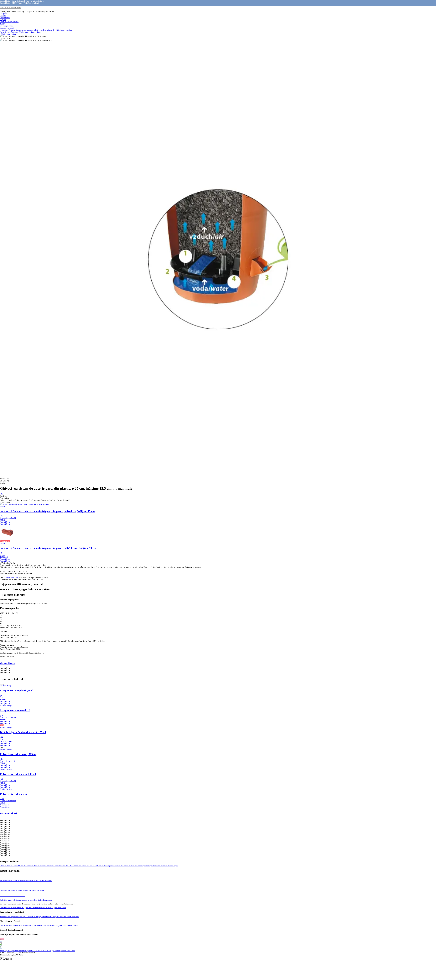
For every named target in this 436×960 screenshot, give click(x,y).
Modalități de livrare (25, 917)
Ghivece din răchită (127, 866)
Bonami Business (45, 926)
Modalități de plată (51, 917)
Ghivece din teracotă (95, 866)
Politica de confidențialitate (23, 951)
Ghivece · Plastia (12, 866)
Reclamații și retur (38, 917)
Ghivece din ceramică (80, 866)
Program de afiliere (62, 926)
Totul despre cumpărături (9, 917)
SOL (34, 951)
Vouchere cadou (11, 926)
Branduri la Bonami (32, 926)
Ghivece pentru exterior (111, 866)
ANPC (38, 951)
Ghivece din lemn (39, 866)
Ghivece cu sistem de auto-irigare (166, 866)
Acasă (2, 32)
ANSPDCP (45, 951)
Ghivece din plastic (52, 866)
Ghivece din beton (66, 866)
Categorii (7, 32)
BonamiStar (73, 926)
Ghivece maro (28, 866)
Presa (54, 926)
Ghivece (39, 32)
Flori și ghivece (24, 32)
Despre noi (21, 926)
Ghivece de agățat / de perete (144, 866)
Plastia (20, 866)
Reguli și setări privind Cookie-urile (62, 951)
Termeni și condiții (6, 951)
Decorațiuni (15, 32)
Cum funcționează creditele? (68, 917)
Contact (3, 926)
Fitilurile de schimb (11, 577)
